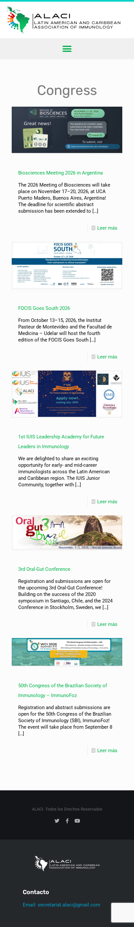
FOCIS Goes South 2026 (44, 308)
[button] (67, 48)
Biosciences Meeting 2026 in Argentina (60, 173)
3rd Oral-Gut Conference (44, 569)
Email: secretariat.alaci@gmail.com (61, 905)
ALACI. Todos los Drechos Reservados (67, 809)
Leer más (107, 228)
